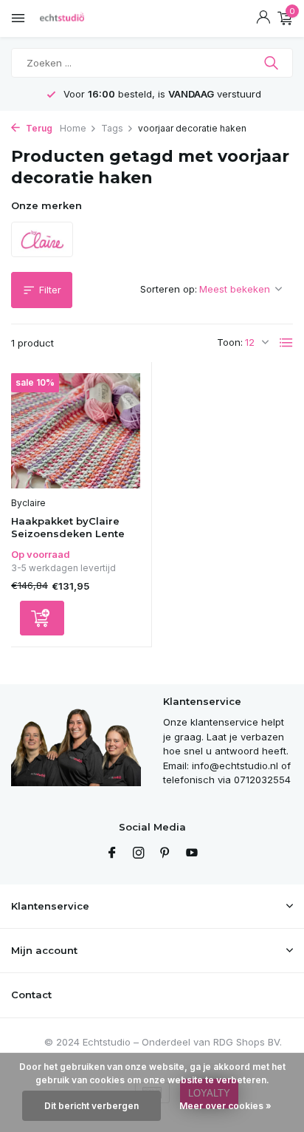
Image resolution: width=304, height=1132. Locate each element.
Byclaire (28, 502)
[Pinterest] (165, 853)
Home (73, 128)
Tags (112, 128)
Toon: (230, 342)
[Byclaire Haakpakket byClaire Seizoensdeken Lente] (75, 431)
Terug (38, 128)
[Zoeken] (272, 62)
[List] (286, 343)
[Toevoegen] (42, 618)
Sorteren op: (168, 289)
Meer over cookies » (225, 1105)
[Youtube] (192, 853)
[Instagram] (139, 853)
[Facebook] (112, 853)
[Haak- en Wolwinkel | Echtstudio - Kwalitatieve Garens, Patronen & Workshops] (77, 18)
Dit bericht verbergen (91, 1105)
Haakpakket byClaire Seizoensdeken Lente (68, 527)
